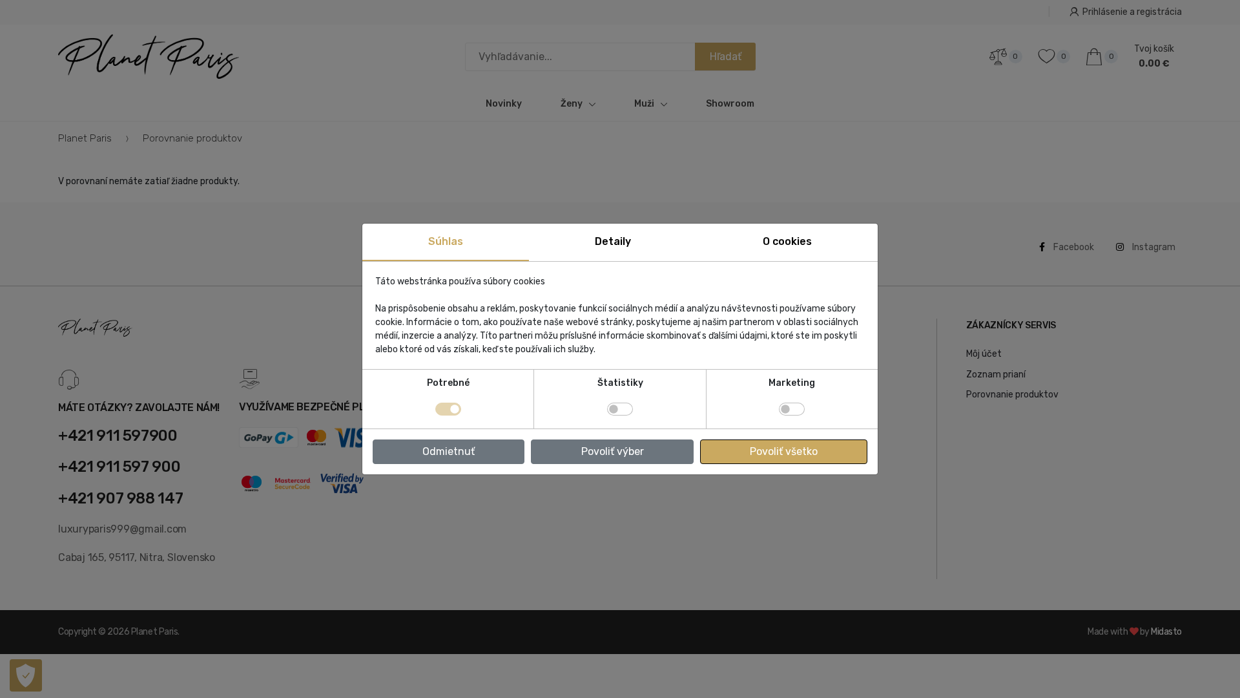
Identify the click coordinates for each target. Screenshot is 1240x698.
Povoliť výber (612, 451)
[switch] (620, 409)
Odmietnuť (448, 451)
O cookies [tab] (787, 241)
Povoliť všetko (784, 451)
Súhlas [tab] (445, 241)
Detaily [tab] (613, 241)
